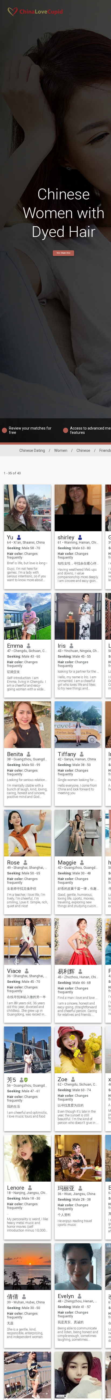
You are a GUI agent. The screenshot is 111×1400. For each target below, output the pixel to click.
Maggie (67, 862)
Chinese (83, 450)
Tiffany (67, 754)
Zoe (62, 1079)
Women (60, 450)
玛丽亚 (66, 1188)
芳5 (11, 1080)
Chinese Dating (32, 450)
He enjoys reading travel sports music (75, 1223)
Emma (15, 646)
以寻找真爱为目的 (71, 1105)
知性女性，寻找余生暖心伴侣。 (78, 563)
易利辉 (66, 971)
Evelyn (66, 1296)
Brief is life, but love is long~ (27, 563)
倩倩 (12, 1296)
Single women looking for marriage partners (78, 780)
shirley (66, 537)
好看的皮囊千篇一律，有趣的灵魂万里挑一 (78, 888)
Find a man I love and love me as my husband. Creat (78, 998)
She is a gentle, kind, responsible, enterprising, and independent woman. (25, 1333)
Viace (14, 971)
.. (8, 1213)
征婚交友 (13, 672)
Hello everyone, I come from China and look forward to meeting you (77, 789)
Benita (15, 754)
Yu (10, 537)
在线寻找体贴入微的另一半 (26, 997)
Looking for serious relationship (27, 780)
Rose (13, 862)
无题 (10, 1323)
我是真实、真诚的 (71, 1322)
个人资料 (64, 1215)
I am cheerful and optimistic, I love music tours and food (27, 1114)
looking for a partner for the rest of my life (78, 671)
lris (62, 646)
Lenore (15, 1188)
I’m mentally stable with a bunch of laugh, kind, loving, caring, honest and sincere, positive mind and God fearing (27, 791)
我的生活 (13, 1106)
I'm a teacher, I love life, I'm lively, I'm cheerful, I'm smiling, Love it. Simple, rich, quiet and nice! (27, 900)
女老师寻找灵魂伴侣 (21, 888)
